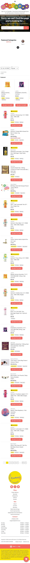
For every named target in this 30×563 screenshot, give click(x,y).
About (15, 503)
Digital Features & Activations (15, 512)
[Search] (26, 27)
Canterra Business (15, 514)
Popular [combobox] (13, 68)
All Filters (6, 68)
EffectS (15, 497)
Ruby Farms (13, 373)
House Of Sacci (14, 358)
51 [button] (23, 462)
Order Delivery (15, 492)
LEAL (12, 237)
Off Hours (13, 408)
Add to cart (8, 105)
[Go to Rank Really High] (15, 546)
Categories (15, 495)
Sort (12, 66)
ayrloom (12, 113)
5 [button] (17, 462)
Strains (15, 499)
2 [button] (9, 462)
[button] (7, 93)
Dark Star (13, 166)
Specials (15, 494)
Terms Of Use (26, 541)
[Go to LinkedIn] (18, 486)
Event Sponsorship (15, 510)
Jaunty (3, 91)
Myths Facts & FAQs (15, 509)
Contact (15, 505)
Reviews (15, 507)
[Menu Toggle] (15, 1)
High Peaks (13, 149)
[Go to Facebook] (11, 486)
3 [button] (12, 462)
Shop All (8, 41)
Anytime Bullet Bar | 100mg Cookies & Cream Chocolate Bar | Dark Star (19, 169)
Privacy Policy (18, 541)
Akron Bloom (13, 184)
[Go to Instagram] (15, 486)
